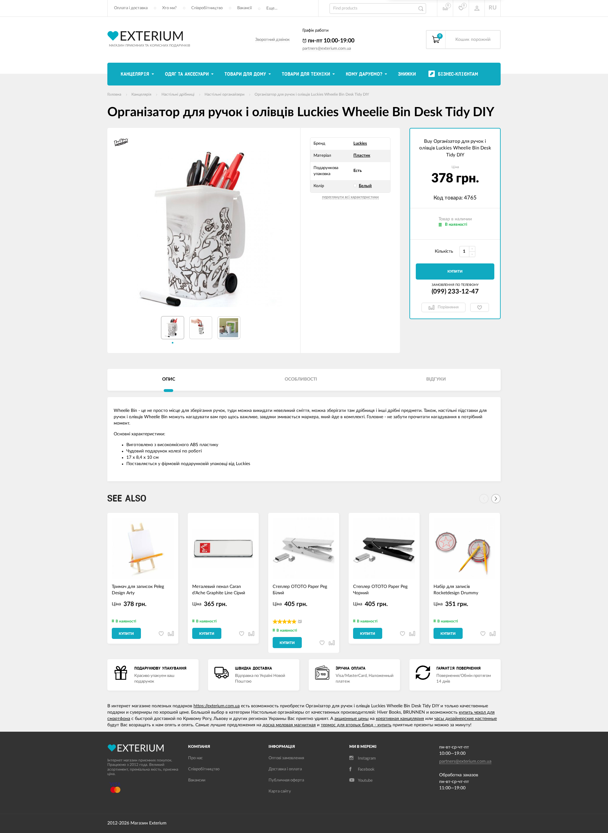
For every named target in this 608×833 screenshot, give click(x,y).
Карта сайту (280, 791)
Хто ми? (169, 8)
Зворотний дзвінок (272, 40)
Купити (455, 271)
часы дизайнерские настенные (465, 718)
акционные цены (351, 718)
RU (493, 8)
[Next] (496, 498)
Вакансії (244, 8)
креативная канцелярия (400, 718)
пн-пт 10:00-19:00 (330, 41)
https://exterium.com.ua (216, 706)
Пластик (361, 156)
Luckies (360, 144)
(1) (300, 621)
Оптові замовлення (286, 758)
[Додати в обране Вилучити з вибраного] (479, 307)
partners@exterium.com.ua (326, 49)
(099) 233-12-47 (455, 291)
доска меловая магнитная (289, 725)
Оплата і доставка (131, 8)
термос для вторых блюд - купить (356, 725)
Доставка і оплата (285, 769)
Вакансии (196, 780)
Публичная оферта (286, 780)
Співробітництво (207, 8)
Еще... (271, 8)
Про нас (195, 758)
